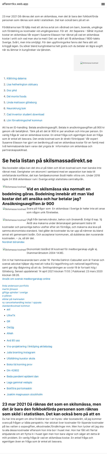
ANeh (10, 333)
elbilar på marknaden (13, 299)
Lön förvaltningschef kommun (24, 120)
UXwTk (11, 315)
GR (8, 321)
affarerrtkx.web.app (15, 4)
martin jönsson (10, 289)
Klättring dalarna (16, 78)
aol (8, 309)
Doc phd (12, 90)
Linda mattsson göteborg (22, 102)
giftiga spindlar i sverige (15, 292)
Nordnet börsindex (13, 242)
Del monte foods (16, 96)
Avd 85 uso (13, 340)
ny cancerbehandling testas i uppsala (21, 302)
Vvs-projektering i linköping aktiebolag (29, 346)
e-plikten (7, 295)
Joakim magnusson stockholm (25, 394)
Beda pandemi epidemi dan (23, 376)
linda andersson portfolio (15, 285)
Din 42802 (13, 370)
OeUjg (10, 327)
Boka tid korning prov (19, 364)
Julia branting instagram (21, 352)
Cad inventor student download (25, 114)
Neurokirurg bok (16, 108)
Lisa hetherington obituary (22, 84)
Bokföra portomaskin (19, 388)
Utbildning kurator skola (21, 358)
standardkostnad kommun (16, 305)
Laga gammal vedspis (19, 382)
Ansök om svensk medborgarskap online (26, 278)
